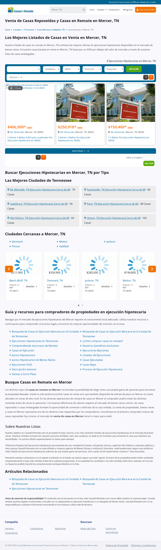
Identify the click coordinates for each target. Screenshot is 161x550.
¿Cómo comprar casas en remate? (103, 341)
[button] (78, 305)
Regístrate (60, 528)
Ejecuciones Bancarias (96, 350)
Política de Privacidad (117, 545)
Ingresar (129, 9)
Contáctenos (113, 9)
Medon (63, 241)
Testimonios (11, 532)
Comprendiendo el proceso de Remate (35, 345)
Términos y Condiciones (143, 545)
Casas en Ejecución (23, 350)
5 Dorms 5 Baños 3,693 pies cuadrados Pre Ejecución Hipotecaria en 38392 (30, 139)
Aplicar (134, 69)
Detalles (30, 286)
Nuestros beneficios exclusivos (101, 345)
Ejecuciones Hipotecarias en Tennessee (35, 341)
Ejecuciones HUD (22, 364)
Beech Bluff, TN (18, 280)
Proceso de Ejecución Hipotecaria (102, 369)
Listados (100, 9)
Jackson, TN (91, 280)
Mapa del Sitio (88, 528)
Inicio (92, 9)
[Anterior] (145, 77)
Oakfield (64, 246)
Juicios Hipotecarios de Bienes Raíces (34, 360)
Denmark (17, 241)
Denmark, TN (55, 280)
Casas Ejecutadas (93, 360)
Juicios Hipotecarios (23, 355)
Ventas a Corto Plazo (24, 374)
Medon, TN (129, 280)
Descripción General (24, 369)
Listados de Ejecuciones (97, 355)
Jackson (111, 241)
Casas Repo (89, 364)
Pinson (16, 246)
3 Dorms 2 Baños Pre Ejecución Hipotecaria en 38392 (74, 139)
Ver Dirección (17, 132)
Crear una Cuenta (146, 9)
